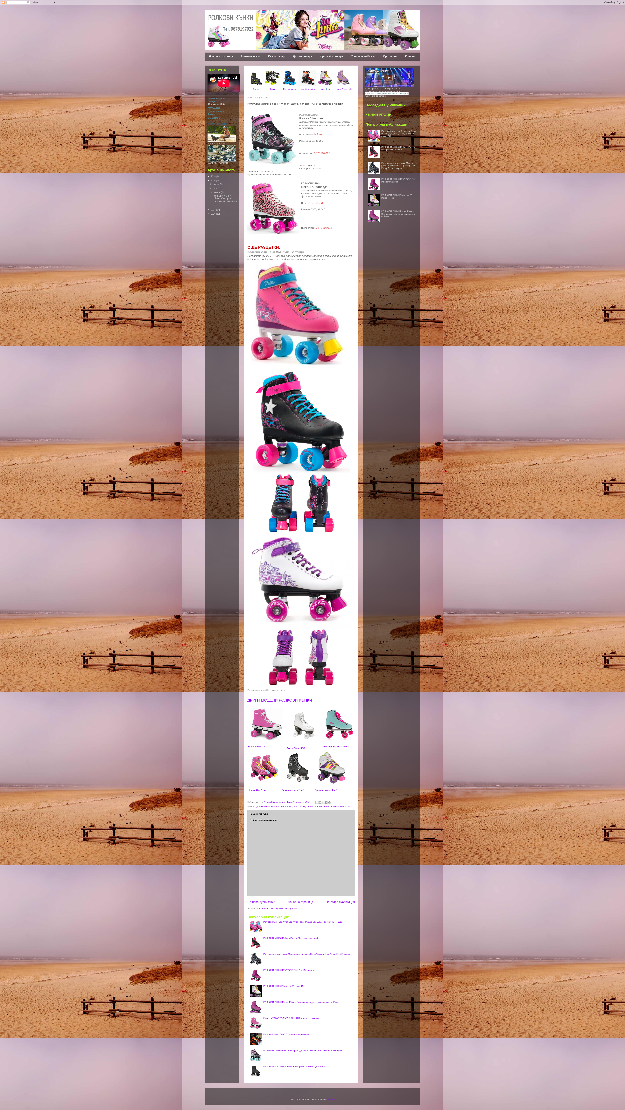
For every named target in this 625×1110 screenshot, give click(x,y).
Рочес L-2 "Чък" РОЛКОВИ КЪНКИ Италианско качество (291, 1018)
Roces (256, 89)
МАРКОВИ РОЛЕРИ (218, 163)
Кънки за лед (276, 56)
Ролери (212, 101)
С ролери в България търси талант (382, 88)
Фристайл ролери (331, 56)
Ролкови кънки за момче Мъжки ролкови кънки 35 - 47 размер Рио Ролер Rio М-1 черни (306, 954)
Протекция (390, 56)
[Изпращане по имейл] (317, 802)
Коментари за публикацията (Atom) (279, 908)
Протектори (216, 111)
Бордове (214, 117)
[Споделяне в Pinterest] (329, 802)
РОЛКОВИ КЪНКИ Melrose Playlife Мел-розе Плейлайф (290, 938)
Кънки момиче (285, 806)
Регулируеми (289, 89)
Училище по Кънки (363, 56)
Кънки (272, 89)
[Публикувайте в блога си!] (320, 802)
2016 (213, 214)
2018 (213, 180)
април (217, 184)
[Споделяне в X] (323, 802)
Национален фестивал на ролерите (382, 91)
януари (217, 192)
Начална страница (221, 56)
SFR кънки (345, 806)
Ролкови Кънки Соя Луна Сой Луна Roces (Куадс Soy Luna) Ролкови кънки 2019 (302, 922)
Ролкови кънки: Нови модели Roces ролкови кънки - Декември (294, 1066)
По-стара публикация (340, 902)
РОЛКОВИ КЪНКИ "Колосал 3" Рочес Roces (285, 986)
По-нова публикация (261, 902)
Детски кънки (263, 806)
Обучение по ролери (375, 96)
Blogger (331, 1099)
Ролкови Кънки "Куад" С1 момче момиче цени (286, 1034)
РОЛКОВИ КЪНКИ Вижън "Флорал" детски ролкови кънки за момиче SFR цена (302, 1050)
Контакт (410, 56)
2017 (213, 210)
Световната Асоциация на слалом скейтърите (387, 93)
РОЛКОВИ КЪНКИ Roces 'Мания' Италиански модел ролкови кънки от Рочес (301, 1002)
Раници (213, 114)
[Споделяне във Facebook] (326, 802)
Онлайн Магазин (315, 806)
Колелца (214, 107)
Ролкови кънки (250, 56)
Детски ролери (302, 56)
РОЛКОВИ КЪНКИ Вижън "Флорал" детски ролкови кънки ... (225, 200)
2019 (213, 176)
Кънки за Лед (216, 104)
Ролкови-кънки (217, 98)
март (216, 188)
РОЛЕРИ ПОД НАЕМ (218, 124)
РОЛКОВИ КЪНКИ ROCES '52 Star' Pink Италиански (289, 970)
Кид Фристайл (308, 89)
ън (325, 89)
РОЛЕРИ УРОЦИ (216, 143)
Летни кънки (299, 806)
